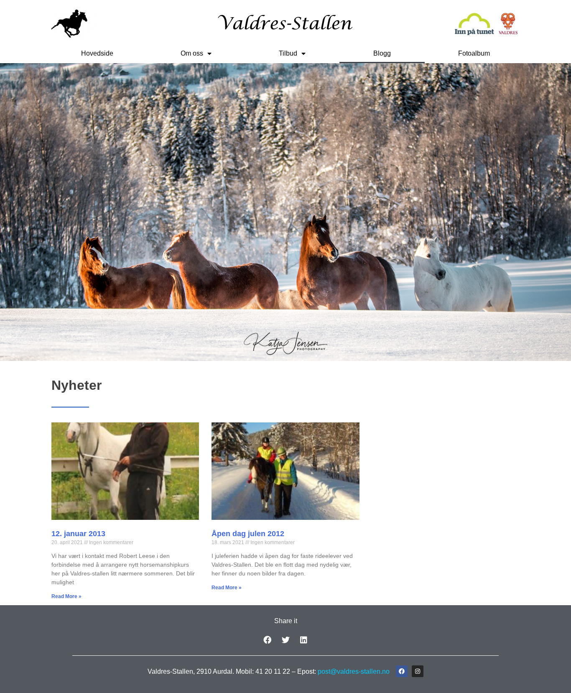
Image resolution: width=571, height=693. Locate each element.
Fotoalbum (474, 53)
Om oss (192, 53)
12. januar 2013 (78, 533)
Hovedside (97, 53)
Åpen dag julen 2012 (248, 533)
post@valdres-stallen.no (354, 671)
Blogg (382, 53)
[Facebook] (402, 671)
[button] (267, 640)
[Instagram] (417, 671)
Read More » (66, 596)
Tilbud (288, 53)
